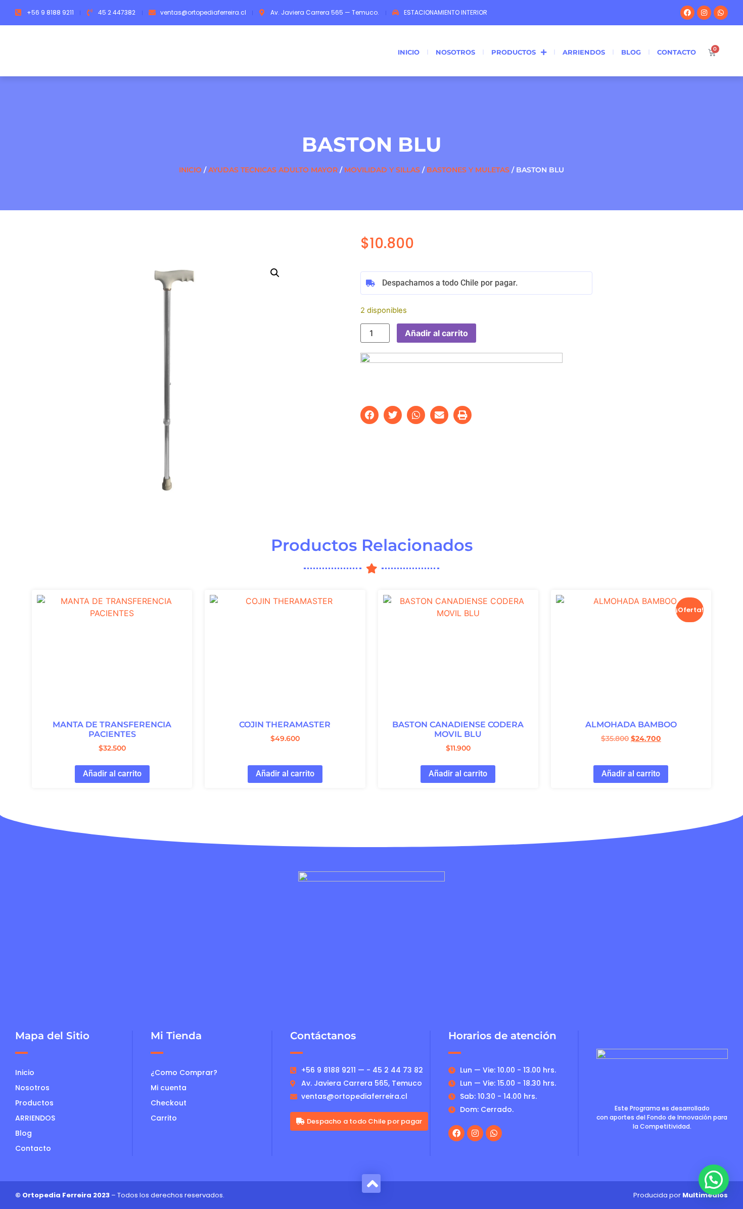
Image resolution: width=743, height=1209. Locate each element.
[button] (275, 273)
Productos (513, 52)
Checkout (169, 1103)
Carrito (164, 1118)
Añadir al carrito (436, 333)
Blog (631, 52)
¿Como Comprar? (184, 1072)
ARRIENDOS (584, 52)
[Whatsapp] (721, 13)
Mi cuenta (169, 1088)
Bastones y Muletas (468, 169)
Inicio (409, 52)
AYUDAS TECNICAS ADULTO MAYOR (273, 169)
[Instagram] (704, 13)
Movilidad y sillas (382, 169)
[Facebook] (687, 13)
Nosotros (455, 52)
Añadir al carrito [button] (112, 773)
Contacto (676, 52)
